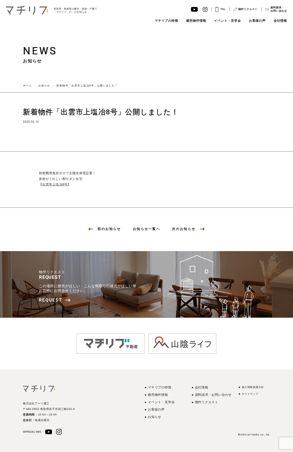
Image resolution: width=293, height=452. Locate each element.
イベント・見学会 (227, 20)
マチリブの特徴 (166, 20)
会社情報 (280, 20)
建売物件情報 (196, 20)
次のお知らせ (183, 229)
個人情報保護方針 (253, 387)
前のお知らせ (109, 229)
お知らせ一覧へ (146, 229)
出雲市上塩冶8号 (55, 184)
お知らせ (44, 85)
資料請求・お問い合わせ (278, 9)
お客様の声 (257, 20)
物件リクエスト (248, 9)
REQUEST (50, 300)
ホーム (27, 85)
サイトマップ (250, 393)
